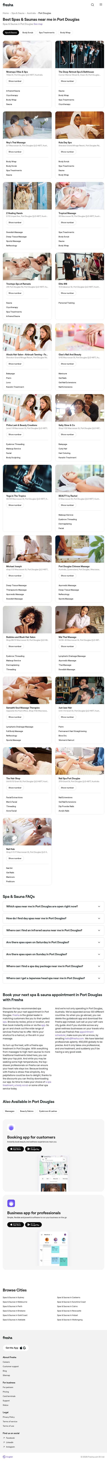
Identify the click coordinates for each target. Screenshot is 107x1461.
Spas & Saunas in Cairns (67, 1306)
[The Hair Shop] (27, 780)
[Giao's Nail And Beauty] (79, 356)
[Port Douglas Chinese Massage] (79, 569)
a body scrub (21, 1085)
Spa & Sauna (18, 13)
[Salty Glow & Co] (79, 427)
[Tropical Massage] (79, 215)
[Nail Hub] (27, 851)
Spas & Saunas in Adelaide (14, 1320)
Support (6, 1401)
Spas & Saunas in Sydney (13, 1297)
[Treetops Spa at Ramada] (27, 286)
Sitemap (6, 1375)
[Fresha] (8, 4)
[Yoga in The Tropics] (27, 498)
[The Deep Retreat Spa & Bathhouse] (79, 74)
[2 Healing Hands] (27, 215)
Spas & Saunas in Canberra (68, 1297)
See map (38, 24)
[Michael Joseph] (27, 569)
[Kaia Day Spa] (79, 144)
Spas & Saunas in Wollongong (69, 1320)
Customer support (11, 1366)
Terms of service (10, 1421)
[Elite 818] (79, 286)
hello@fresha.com (74, 1038)
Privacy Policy (9, 1417)
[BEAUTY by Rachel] (79, 498)
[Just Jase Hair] (79, 710)
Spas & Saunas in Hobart (67, 1315)
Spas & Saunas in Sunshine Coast (71, 1302)
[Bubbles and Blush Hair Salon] (27, 639)
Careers (6, 1362)
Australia (31, 13)
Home (6, 13)
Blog (5, 1371)
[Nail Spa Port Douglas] (79, 780)
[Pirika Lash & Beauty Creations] (27, 427)
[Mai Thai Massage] (79, 639)
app (43, 1025)
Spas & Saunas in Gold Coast (15, 1315)
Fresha (16, 1015)
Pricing (6, 1392)
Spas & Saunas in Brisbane (14, 1311)
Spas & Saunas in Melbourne (15, 1302)
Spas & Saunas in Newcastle (69, 1311)
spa (5, 1022)
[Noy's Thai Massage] (27, 144)
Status (5, 1405)
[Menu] (101, 4)
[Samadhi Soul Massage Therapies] (27, 710)
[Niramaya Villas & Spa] (27, 74)
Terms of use (8, 1426)
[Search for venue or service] (92, 4)
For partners (8, 1387)
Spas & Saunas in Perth (12, 1306)
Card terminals (9, 1396)
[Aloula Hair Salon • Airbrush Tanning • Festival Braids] (27, 356)
